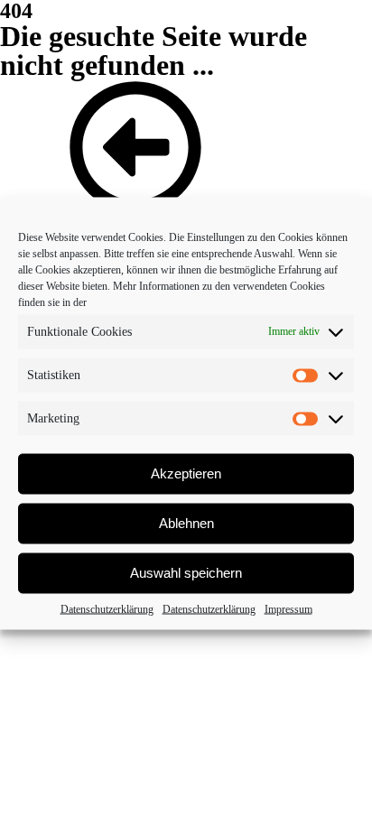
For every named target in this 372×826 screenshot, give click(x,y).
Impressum (288, 608)
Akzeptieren (186, 473)
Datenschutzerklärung (106, 608)
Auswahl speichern (186, 572)
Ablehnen (186, 523)
